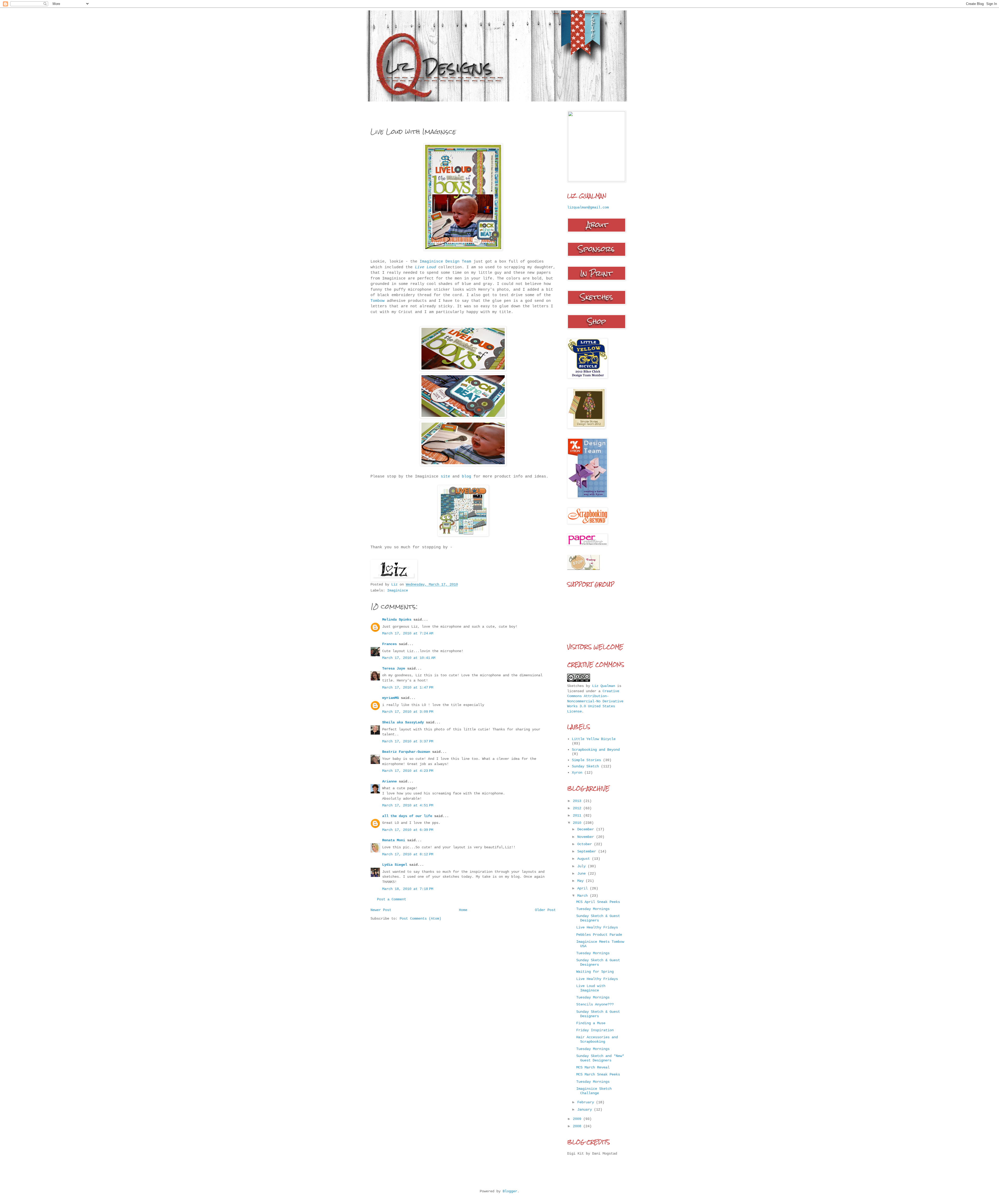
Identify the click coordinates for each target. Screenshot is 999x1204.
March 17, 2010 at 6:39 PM (407, 830)
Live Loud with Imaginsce (590, 988)
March (583, 896)
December (586, 829)
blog (466, 476)
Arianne (389, 781)
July (582, 866)
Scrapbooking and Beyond (596, 750)
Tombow (377, 300)
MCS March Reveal (593, 1067)
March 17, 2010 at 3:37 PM (407, 741)
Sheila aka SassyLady (403, 722)
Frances (389, 644)
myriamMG (390, 698)
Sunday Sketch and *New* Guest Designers (600, 1058)
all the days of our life (407, 816)
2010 (578, 823)
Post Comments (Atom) (420, 918)
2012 (578, 808)
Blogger (510, 1191)
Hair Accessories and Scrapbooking (597, 1039)
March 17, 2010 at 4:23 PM (407, 771)
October (585, 844)
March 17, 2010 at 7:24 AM (407, 633)
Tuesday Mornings (593, 909)
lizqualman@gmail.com (588, 207)
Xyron (577, 772)
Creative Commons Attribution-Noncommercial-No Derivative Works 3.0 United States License (595, 701)
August (584, 859)
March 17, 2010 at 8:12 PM (407, 854)
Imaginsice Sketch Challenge (594, 1091)
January (585, 1109)
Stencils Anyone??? (595, 1004)
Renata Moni (393, 840)
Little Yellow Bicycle (594, 739)
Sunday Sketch (585, 766)
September (587, 851)
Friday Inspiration (595, 1030)
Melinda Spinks (396, 619)
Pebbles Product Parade (599, 935)
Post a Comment (391, 899)
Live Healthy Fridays (597, 927)
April (583, 888)
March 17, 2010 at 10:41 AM (408, 658)
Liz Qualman (603, 686)
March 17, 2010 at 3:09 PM (407, 712)
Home (463, 910)
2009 (578, 1119)
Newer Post (380, 910)
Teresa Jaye (393, 668)
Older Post (545, 910)
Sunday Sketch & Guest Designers (598, 918)
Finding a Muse (590, 1023)
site (446, 476)
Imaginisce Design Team (446, 261)
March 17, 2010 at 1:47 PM (407, 687)
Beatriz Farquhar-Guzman (406, 752)
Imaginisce (397, 590)
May (581, 881)
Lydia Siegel (394, 865)
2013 (578, 801)
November (586, 837)
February (586, 1102)
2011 (578, 815)
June (582, 873)
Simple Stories (586, 760)
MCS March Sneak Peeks (598, 1074)
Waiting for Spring (595, 972)
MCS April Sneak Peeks (598, 902)
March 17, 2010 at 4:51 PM (407, 805)
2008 (578, 1126)
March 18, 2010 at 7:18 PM (407, 889)
